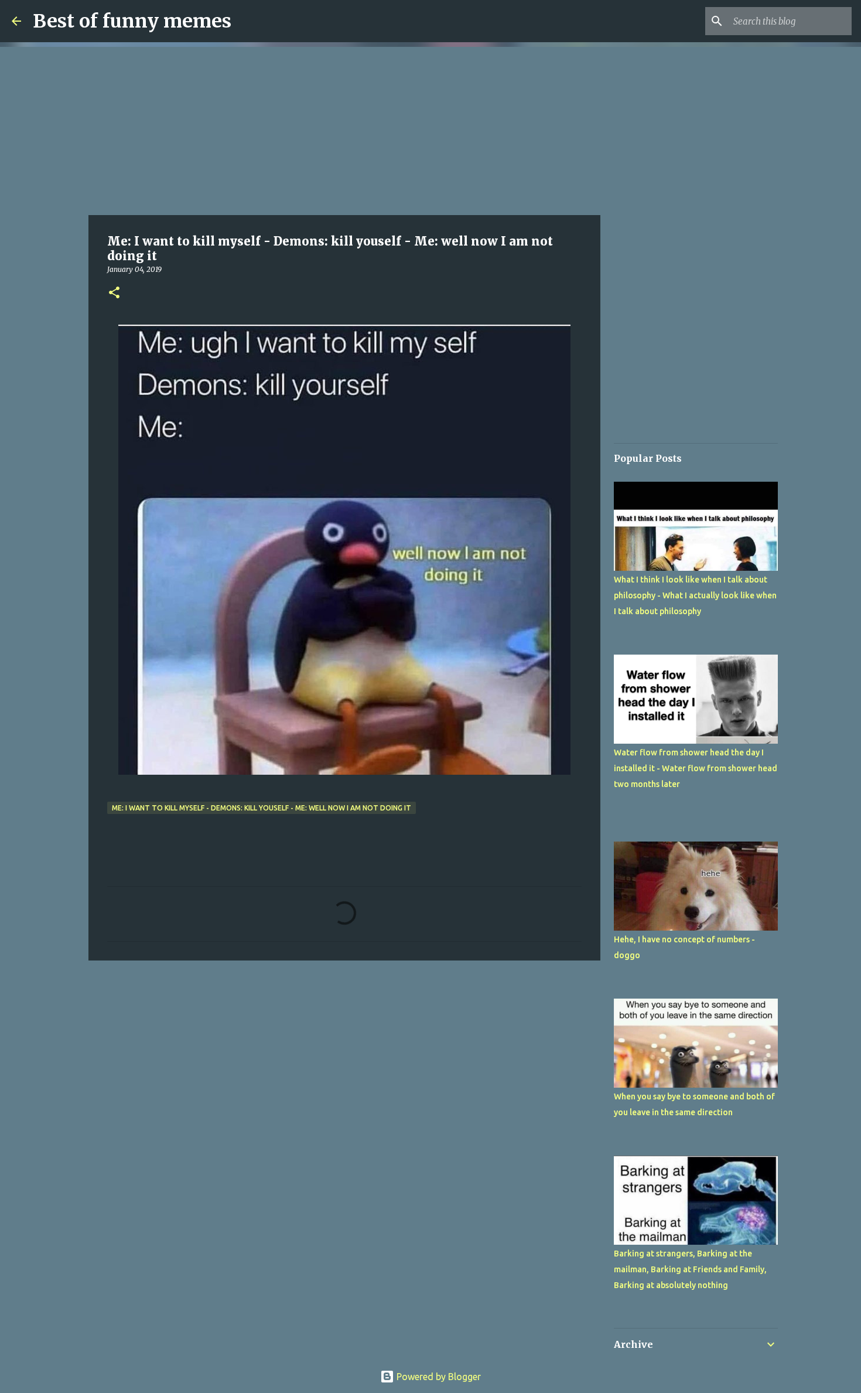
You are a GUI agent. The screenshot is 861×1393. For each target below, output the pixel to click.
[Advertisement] (344, 129)
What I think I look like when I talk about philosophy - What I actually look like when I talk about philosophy (695, 595)
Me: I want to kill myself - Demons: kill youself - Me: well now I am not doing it (261, 808)
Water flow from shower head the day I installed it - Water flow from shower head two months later (695, 768)
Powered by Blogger (437, 1376)
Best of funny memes (132, 21)
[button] (114, 293)
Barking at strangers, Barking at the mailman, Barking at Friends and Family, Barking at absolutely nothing (690, 1269)
